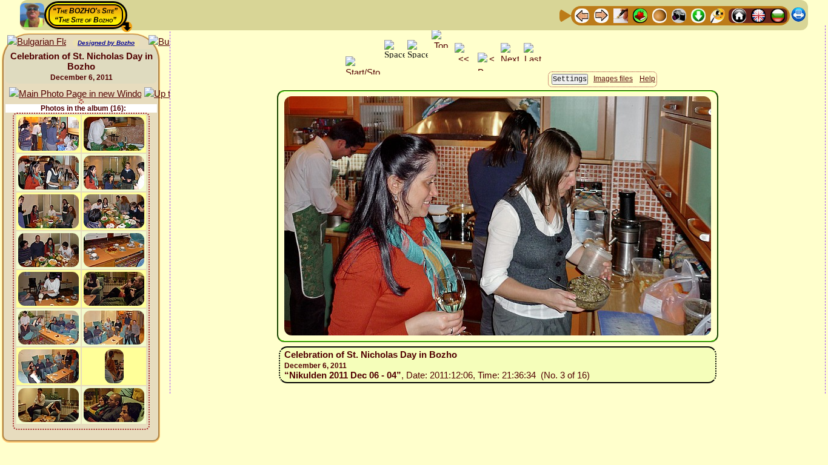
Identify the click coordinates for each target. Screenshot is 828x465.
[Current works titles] (659, 15)
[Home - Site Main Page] (739, 15)
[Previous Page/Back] (582, 15)
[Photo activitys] (679, 15)
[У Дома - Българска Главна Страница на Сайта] (777, 15)
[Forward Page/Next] (601, 15)
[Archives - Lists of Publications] (620, 15)
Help (647, 78)
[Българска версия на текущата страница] (36, 42)
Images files (613, 78)
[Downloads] (698, 15)
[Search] (717, 15)
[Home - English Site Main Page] (758, 15)
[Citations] (640, 15)
